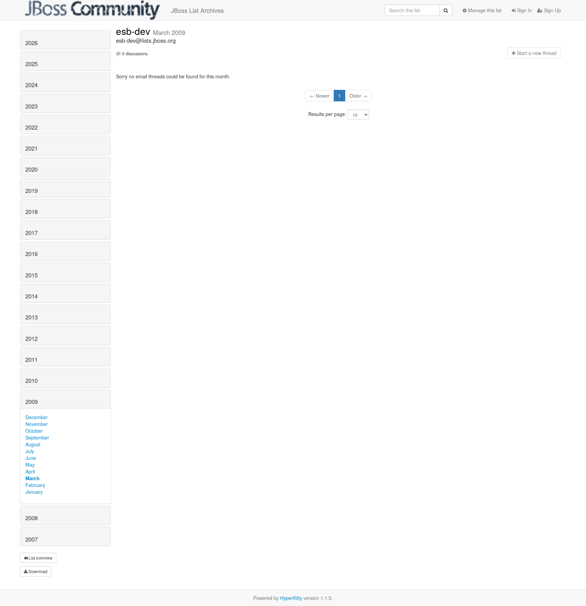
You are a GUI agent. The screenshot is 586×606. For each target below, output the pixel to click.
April (30, 471)
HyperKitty (291, 597)
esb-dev (134, 31)
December (36, 417)
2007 (31, 539)
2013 (31, 317)
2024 (31, 85)
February (35, 485)
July (29, 451)
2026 (31, 43)
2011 (31, 359)
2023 (31, 106)
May (30, 464)
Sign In (524, 10)
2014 (31, 296)
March (32, 478)
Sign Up (552, 10)
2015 (31, 275)
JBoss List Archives (197, 10)
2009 (31, 401)
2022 (31, 127)
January (34, 491)
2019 (31, 191)
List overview (40, 558)
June (30, 457)
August (32, 444)
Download (37, 571)
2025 (31, 64)
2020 (31, 169)
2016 (31, 254)
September (37, 437)
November (36, 424)
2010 (31, 380)
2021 (31, 148)
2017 (31, 233)
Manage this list (484, 10)
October (34, 430)
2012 (31, 338)
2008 (31, 518)
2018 (31, 212)
